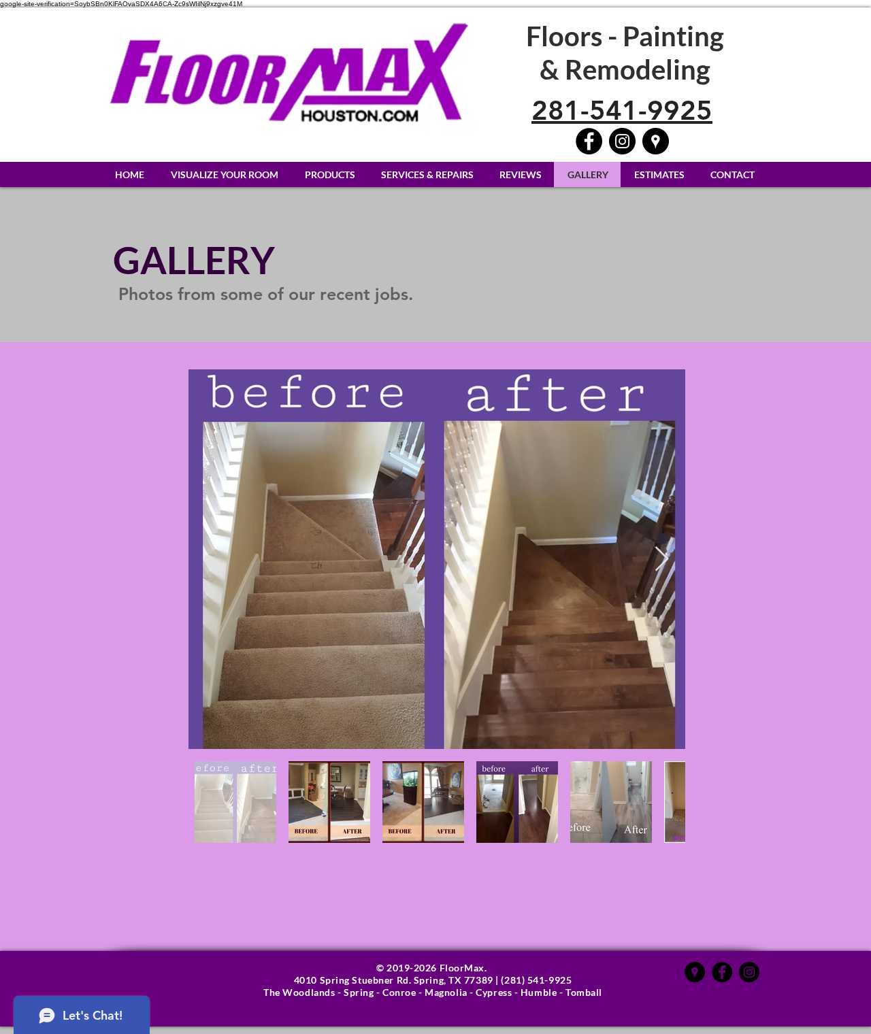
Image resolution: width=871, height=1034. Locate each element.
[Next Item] (662, 559)
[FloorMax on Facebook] (589, 141)
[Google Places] (695, 972)
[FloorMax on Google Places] (655, 141)
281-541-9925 (621, 110)
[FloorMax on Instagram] (622, 141)
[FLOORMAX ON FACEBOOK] (722, 972)
